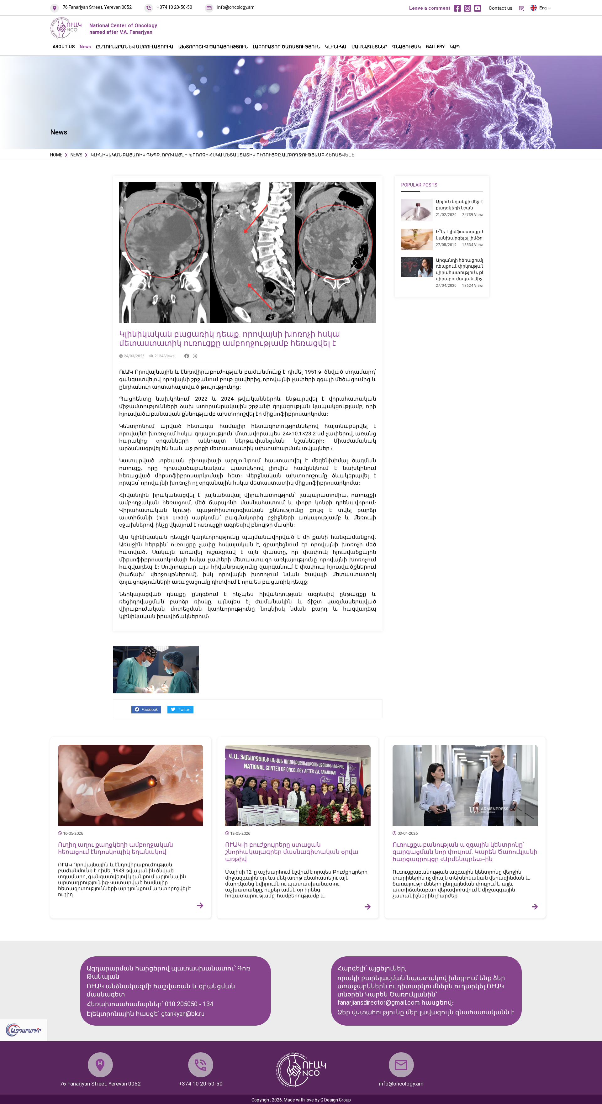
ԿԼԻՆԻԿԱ (335, 46)
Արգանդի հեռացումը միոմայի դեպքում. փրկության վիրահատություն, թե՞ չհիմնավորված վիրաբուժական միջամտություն (480, 269)
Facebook (149, 709)
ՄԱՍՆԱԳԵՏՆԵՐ (369, 46)
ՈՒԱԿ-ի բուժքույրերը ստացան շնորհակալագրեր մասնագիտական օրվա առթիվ (291, 852)
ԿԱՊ (455, 46)
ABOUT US (64, 46)
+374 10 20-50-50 (174, 7)
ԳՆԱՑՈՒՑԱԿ (406, 46)
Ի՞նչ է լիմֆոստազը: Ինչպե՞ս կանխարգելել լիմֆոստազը (469, 234)
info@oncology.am (236, 7)
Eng (543, 8)
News (85, 46)
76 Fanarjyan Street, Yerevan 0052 (97, 7)
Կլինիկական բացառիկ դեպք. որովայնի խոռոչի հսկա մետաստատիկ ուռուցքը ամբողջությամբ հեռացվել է (229, 338)
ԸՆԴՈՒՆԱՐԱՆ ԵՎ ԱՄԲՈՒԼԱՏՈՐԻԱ (134, 46)
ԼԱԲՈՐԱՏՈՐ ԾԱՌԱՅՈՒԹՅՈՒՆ (286, 46)
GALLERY (435, 46)
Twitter (183, 709)
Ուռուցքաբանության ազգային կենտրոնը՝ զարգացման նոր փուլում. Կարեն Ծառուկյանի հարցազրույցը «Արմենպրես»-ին (465, 852)
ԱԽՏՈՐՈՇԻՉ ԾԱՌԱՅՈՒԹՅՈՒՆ (213, 46)
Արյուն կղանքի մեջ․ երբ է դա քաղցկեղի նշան (468, 204)
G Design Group (335, 1099)
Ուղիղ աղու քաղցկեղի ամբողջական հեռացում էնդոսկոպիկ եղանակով (115, 848)
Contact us (500, 8)
